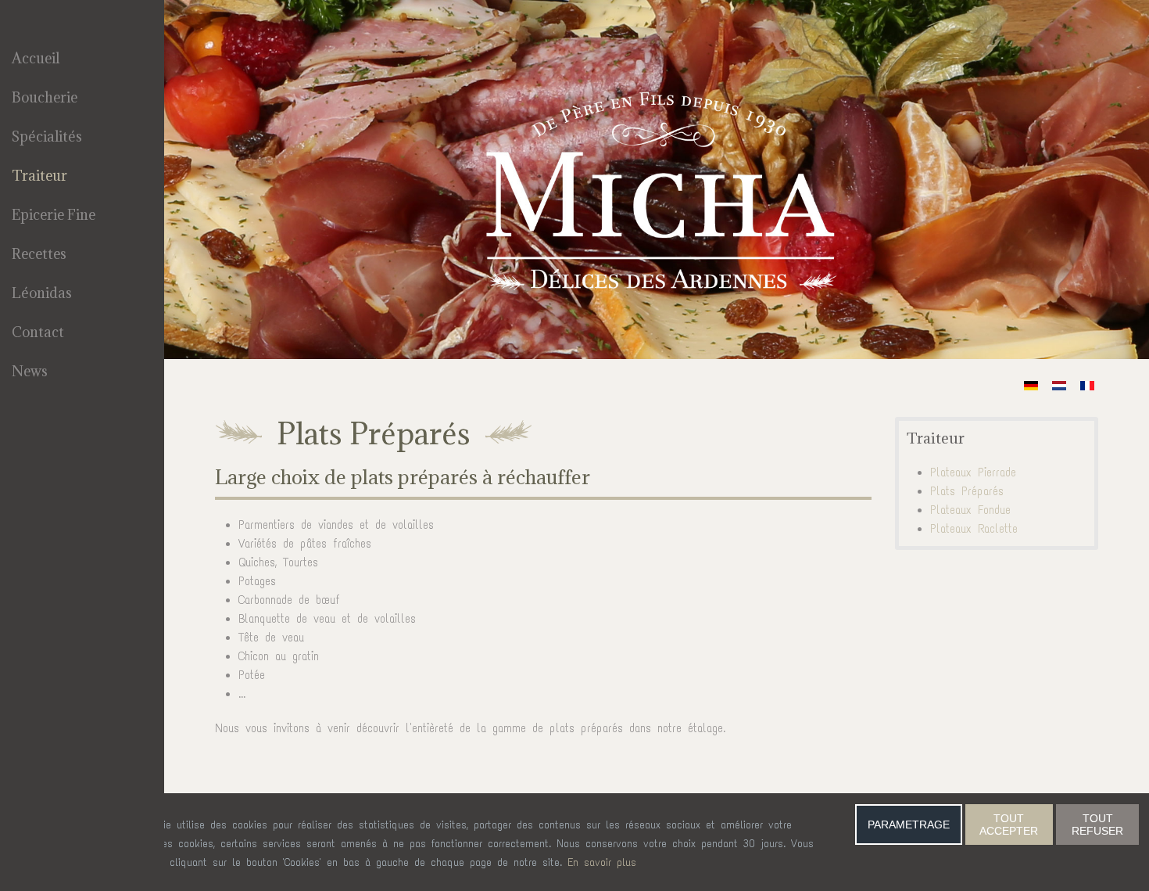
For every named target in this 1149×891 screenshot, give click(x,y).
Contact (38, 332)
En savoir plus (601, 862)
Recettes (39, 254)
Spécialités (47, 137)
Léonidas (42, 293)
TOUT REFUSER (1097, 824)
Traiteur (39, 176)
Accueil (35, 58)
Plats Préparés (967, 491)
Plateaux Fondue (970, 510)
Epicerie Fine (53, 215)
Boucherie (44, 97)
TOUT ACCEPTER (1008, 824)
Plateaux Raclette (974, 529)
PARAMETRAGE (909, 824)
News (30, 371)
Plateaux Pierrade (973, 472)
